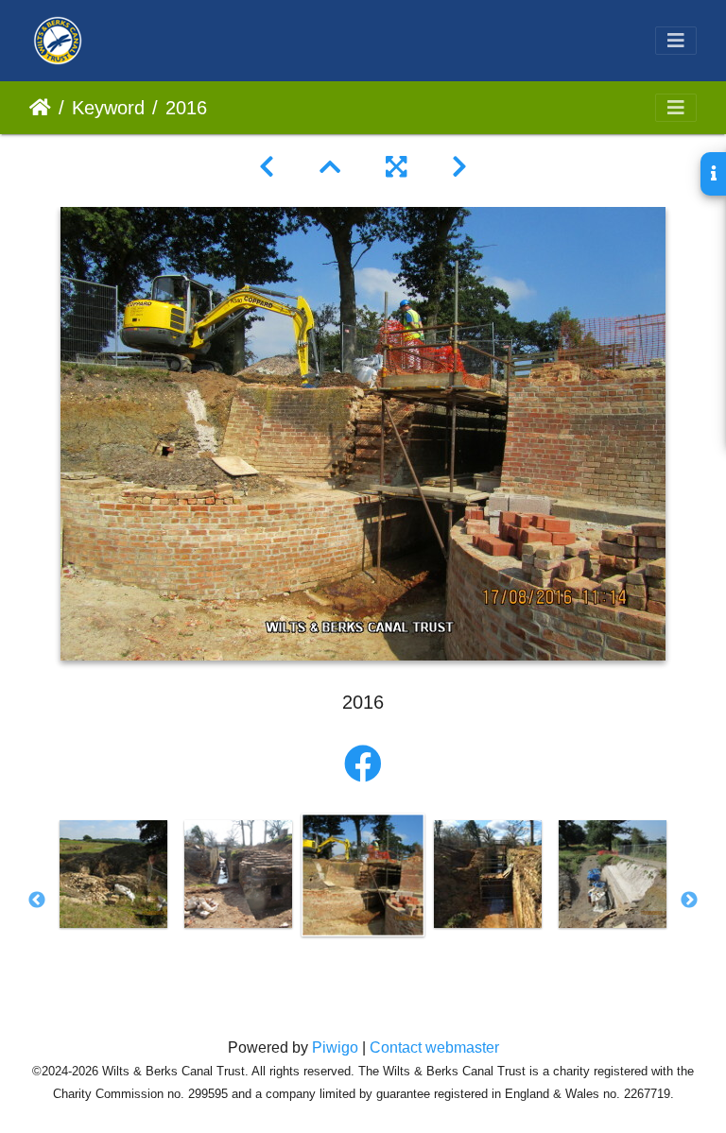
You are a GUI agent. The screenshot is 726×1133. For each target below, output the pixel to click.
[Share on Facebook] (363, 764)
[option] (113, 874)
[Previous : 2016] (266, 167)
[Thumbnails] (330, 167)
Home (40, 108)
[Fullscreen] (396, 167)
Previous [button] (36, 900)
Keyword (108, 107)
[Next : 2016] (459, 167)
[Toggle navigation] (676, 40)
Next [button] (689, 900)
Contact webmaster (434, 1047)
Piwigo (335, 1047)
